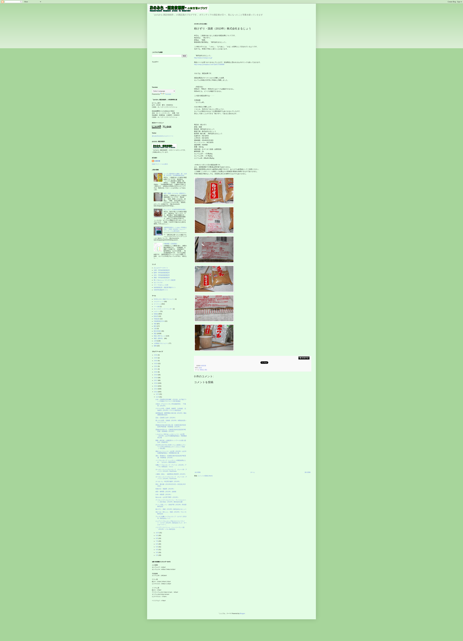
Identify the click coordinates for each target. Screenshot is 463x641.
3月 (157, 552)
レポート (157, 311)
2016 (156, 383)
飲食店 (156, 316)
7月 (157, 541)
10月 (157, 533)
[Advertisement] (253, 453)
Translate (168, 94)
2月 (157, 555)
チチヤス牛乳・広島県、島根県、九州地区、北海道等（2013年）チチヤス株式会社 (171, 409)
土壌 (155, 341)
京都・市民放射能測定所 (162, 270)
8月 (157, 538)
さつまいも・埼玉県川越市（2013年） (168, 481)
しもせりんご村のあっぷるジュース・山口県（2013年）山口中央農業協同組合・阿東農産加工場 (171, 436)
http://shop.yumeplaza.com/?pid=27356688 (209, 64)
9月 (157, 535)
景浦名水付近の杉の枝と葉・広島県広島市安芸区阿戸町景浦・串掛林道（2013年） (171, 426)
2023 (156, 363)
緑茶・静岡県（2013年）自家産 (166, 491)
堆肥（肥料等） (159, 338)
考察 (155, 324)
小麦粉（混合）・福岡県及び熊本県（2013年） (171, 474)
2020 (156, 372)
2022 (156, 366)
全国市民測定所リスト (161, 290)
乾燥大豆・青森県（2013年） (165, 489)
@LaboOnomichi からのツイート (163, 136)
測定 (205, 369)
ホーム (252, 472)
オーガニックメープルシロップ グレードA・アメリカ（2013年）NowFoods (171, 477)
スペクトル (157, 304)
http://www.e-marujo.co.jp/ (203, 58)
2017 (156, 380)
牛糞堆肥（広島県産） (171, 244)
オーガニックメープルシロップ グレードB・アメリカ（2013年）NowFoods (171, 470)
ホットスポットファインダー (163, 309)
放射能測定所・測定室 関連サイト (165, 287)
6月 (157, 544)
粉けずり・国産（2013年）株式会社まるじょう (171, 509)
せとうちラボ (158, 282)
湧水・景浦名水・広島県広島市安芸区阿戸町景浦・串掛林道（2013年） (171, 456)
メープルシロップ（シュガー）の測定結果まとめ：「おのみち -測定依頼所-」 (171, 461)
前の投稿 (307, 472)
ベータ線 (157, 306)
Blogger (242, 613)
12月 (157, 394)
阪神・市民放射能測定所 (162, 272)
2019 (156, 375)
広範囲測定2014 (159, 321)
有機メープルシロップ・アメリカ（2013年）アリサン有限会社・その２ (171, 465)
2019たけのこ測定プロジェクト (164, 299)
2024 (156, 360)
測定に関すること (159, 336)
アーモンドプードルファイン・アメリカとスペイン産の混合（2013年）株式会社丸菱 (171, 501)
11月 (157, 397)
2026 (156, 355)
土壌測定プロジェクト (161, 343)
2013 (156, 392)
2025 (156, 358)
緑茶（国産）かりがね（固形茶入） (175, 193)
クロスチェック (159, 301)
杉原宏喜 (157, 161)
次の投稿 (198, 472)
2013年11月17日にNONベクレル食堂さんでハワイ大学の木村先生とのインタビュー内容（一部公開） (171, 446)
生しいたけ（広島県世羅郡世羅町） (175, 209)
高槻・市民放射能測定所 (162, 277)
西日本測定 (157, 331)
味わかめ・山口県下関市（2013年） (167, 497)
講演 (155, 326)
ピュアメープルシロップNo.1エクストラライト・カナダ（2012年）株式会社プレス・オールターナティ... (171, 522)
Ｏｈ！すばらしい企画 (161, 285)
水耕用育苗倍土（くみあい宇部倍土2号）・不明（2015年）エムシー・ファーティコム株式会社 (175, 229)
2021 (156, 369)
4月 (157, 549)
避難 (155, 346)
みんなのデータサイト (161, 268)
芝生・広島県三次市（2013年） (166, 418)
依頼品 (202, 369)
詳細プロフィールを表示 (160, 164)
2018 (156, 377)
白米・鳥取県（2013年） (164, 494)
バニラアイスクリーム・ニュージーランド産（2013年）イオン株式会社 (170, 528)
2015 (156, 386)
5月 (157, 547)
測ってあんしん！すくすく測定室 (164, 280)
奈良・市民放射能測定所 (162, 275)
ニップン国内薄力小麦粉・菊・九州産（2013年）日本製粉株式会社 (175, 174)
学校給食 (157, 319)
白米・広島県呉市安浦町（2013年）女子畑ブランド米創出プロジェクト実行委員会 (171, 400)
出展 (155, 328)
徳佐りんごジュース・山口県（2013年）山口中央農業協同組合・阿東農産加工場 (171, 452)
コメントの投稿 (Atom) (205, 476)
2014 (156, 389)
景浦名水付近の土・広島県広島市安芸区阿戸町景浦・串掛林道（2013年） (171, 430)
